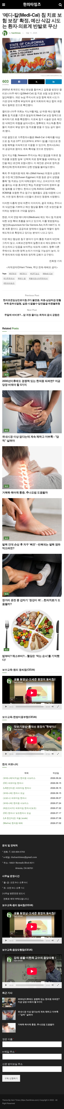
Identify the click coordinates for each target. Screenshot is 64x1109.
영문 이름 (8, 1039)
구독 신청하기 (11, 1078)
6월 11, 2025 (31, 32)
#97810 (12, 273)
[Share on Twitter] (36, 81)
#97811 (23, 273)
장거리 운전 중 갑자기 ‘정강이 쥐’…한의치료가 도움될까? (31, 602)
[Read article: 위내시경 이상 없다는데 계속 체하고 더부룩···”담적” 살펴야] (32, 411)
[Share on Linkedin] (53, 81)
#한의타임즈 (9, 283)
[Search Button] (60, 4)
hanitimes (16, 32)
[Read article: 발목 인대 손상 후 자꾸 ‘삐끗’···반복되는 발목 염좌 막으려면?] (32, 519)
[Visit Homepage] (32, 5)
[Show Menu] (3, 4)
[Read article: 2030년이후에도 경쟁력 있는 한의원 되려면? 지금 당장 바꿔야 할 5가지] (32, 356)
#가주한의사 (9, 278)
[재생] (6, 706)
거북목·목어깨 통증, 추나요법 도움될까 (25, 492)
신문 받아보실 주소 (12, 1064)
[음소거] (52, 706)
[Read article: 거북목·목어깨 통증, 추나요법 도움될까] (32, 467)
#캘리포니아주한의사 (38, 278)
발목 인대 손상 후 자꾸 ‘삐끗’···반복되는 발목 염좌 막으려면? (31, 546)
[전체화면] (57, 706)
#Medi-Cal (48, 273)
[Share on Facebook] (19, 81)
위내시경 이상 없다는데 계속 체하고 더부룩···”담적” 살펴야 (30, 438)
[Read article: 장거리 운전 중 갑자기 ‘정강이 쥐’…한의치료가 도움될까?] (32, 575)
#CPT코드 (34, 273)
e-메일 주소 (9, 1051)
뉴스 (6, 374)
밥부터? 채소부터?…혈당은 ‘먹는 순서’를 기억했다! (30, 658)
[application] (32, 693)
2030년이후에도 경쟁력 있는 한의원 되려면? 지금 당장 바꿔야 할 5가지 (31, 383)
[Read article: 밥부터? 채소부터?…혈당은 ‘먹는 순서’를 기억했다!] (32, 631)
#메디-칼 (22, 278)
